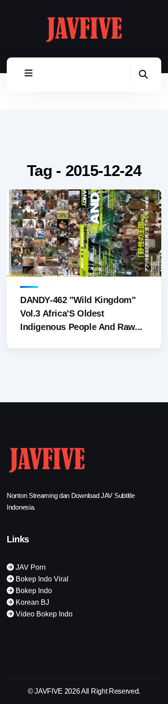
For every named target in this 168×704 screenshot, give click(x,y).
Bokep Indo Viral (41, 579)
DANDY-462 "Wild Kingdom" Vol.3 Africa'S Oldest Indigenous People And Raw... (81, 313)
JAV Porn (30, 567)
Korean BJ (31, 602)
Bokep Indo (33, 590)
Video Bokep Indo (43, 614)
